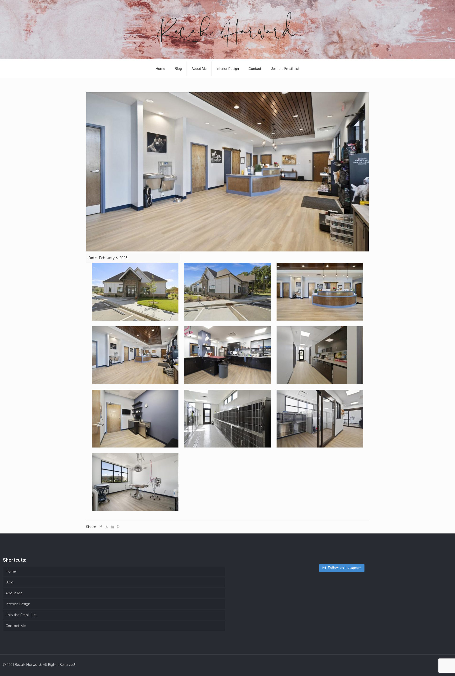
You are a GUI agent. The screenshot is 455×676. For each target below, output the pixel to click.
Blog (9, 582)
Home (10, 571)
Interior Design (17, 604)
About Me (13, 593)
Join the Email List (21, 615)
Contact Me (15, 626)
